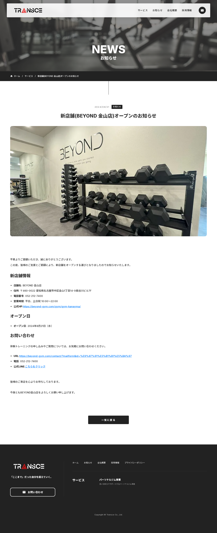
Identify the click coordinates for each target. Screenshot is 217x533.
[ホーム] (29, 10)
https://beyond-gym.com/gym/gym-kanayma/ (52, 306)
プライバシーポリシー (135, 462)
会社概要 (101, 462)
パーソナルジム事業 (110, 479)
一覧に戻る (108, 419)
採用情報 (115, 462)
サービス (29, 76)
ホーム (75, 462)
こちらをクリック (35, 366)
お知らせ (88, 462)
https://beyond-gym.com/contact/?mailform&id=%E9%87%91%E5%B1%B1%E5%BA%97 (75, 356)
